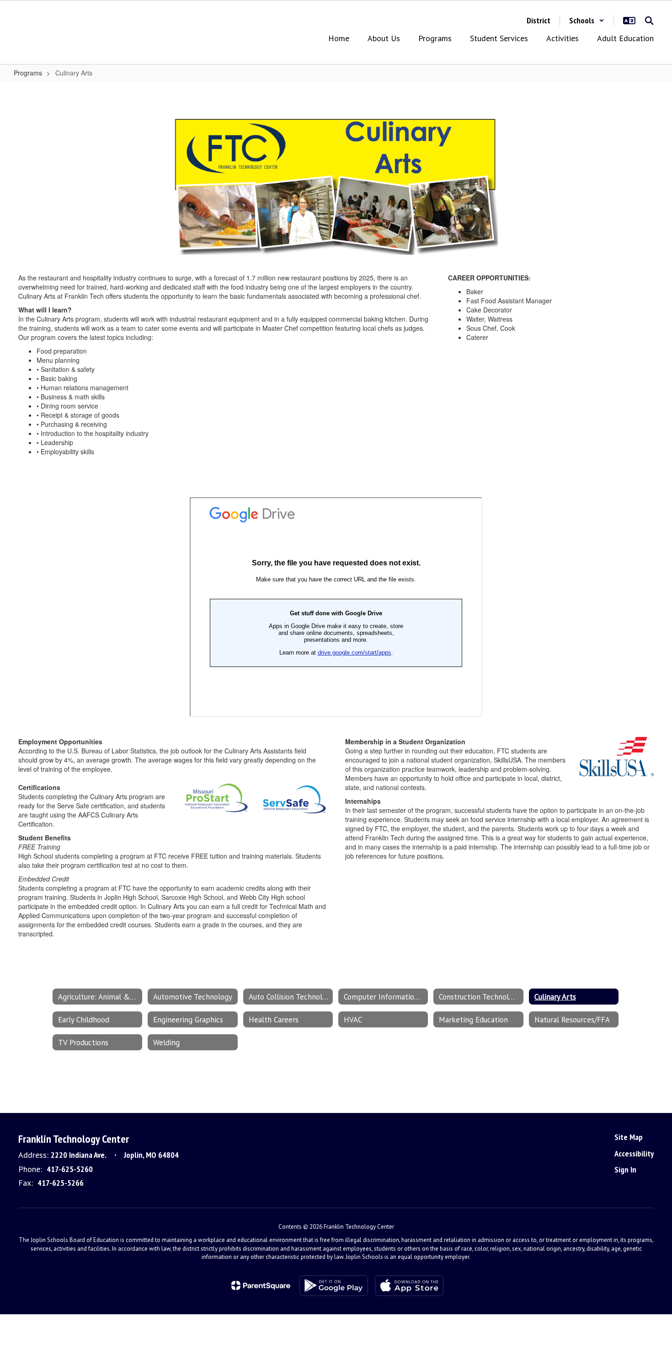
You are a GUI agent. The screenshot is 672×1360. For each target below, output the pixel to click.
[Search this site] (649, 20)
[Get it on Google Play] (333, 1285)
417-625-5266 (60, 1182)
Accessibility (634, 1153)
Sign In (625, 1169)
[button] (586, 20)
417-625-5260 (70, 1169)
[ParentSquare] (261, 1285)
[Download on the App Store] (409, 1285)
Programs (28, 72)
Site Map (628, 1137)
